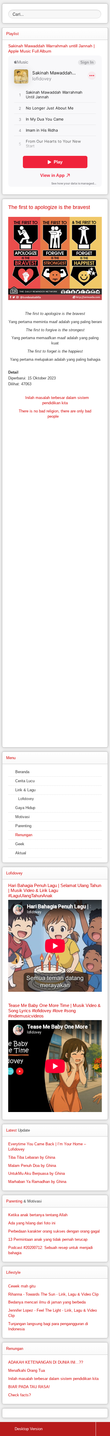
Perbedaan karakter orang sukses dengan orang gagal (54, 1231)
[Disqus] (55, 516)
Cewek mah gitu (21, 1286)
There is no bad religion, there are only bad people (55, 414)
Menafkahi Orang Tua (26, 1370)
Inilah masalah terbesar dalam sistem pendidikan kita (56, 400)
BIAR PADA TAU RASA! (29, 1387)
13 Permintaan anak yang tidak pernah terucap (47, 1239)
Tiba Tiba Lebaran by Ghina (31, 1157)
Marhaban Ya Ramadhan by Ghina (37, 1181)
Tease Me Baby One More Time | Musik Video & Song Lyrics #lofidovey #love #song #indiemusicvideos (54, 1010)
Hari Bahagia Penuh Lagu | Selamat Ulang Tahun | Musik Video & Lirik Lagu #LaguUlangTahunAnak (54, 890)
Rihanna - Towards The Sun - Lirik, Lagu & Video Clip (53, 1294)
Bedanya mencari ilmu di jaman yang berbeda (47, 1302)
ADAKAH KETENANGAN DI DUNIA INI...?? (45, 1362)
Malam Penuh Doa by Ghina (32, 1165)
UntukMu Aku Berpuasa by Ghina (36, 1173)
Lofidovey (26, 799)
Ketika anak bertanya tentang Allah (37, 1215)
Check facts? (19, 1395)
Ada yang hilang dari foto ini (31, 1223)
